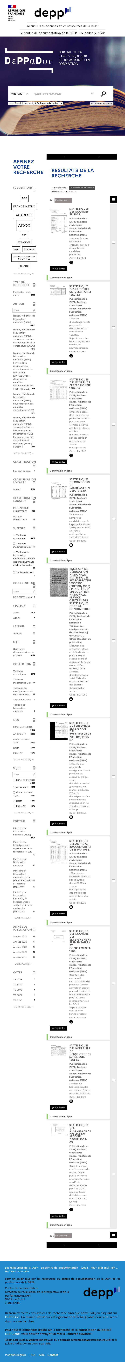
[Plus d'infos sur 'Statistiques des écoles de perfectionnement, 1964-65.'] (59, 391)
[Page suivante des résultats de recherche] (99, 157)
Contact (53, 1354)
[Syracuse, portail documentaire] (29, 60)
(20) (23, 273)
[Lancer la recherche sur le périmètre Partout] (103, 93)
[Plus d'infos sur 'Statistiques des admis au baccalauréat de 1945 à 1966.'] (59, 852)
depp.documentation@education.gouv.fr (85, 1339)
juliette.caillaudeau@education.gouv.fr (29, 1339)
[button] (24, 198)
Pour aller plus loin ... (104, 1267)
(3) (23, 963)
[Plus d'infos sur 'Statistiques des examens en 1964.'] (59, 220)
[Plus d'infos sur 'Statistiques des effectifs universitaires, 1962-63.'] (59, 291)
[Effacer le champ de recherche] (92, 93)
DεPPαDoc (12, 1317)
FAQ (32, 1354)
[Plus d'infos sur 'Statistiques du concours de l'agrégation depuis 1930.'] (59, 490)
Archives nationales (17, 1271)
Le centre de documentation (59, 1267)
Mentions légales (15, 1354)
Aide (42, 1354)
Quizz (84, 1267)
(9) (23, 918)
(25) (23, 453)
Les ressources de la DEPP (21, 1267)
